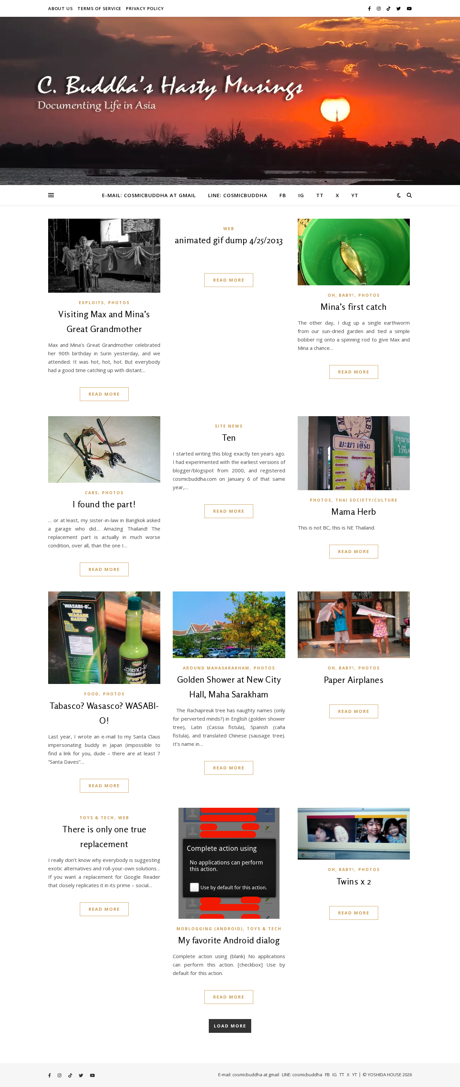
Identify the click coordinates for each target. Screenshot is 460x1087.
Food (91, 694)
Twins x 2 (353, 881)
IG (301, 195)
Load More (230, 1026)
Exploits (91, 302)
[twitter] (399, 8)
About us (60, 8)
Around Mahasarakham (216, 668)
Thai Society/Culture (366, 500)
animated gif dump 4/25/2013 (229, 240)
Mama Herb (353, 511)
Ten (229, 437)
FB (283, 195)
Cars (91, 493)
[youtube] (409, 8)
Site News (229, 426)
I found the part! (104, 504)
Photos (119, 302)
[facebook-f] (370, 8)
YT (354, 195)
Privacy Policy (145, 8)
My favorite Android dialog (229, 940)
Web (228, 228)
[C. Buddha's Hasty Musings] (230, 101)
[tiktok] (389, 8)
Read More (104, 394)
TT (320, 195)
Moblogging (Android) (209, 929)
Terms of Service (99, 8)
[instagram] (379, 8)
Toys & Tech (96, 818)
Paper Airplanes (354, 680)
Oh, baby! (341, 295)
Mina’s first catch (354, 306)
